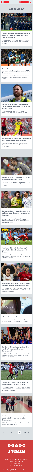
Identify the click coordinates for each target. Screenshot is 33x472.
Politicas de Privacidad (16, 465)
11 (28, 432)
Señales (24, 2)
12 (31, 432)
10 (25, 432)
